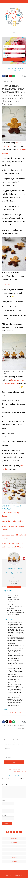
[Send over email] (13, 76)
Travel (14, 853)
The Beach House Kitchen (16, 712)
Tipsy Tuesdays (14, 846)
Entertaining (14, 857)
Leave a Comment (21, 728)
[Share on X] (6, 76)
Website (4, 815)
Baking (11, 725)
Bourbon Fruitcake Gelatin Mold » (20, 771)
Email (3, 808)
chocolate (16, 725)
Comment (4, 784)
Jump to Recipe (7, 81)
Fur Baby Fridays (14, 850)
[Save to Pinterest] (10, 76)
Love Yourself (14, 842)
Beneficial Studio (18, 875)
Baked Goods (14, 838)
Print (14, 586)
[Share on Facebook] (3, 76)
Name (4, 800)
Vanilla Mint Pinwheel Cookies (12, 521)
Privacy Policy (14, 861)
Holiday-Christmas (7, 726)
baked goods (6, 725)
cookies (21, 725)
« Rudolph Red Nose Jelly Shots (14, 769)
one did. (8, 284)
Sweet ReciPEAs (14, 16)
